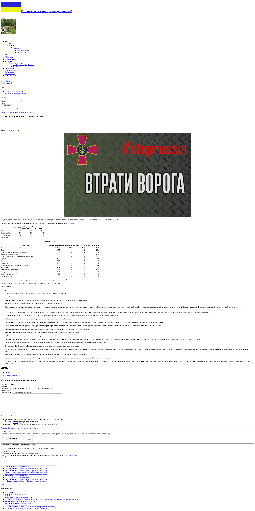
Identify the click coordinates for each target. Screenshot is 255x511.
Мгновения (13, 45)
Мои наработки (10, 61)
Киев (6, 54)
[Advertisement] (37, 124)
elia (18, 130)
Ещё (2, 484)
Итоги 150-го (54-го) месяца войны (17, 477)
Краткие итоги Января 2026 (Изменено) (18, 503)
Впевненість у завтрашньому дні (16, 475)
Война (7, 41)
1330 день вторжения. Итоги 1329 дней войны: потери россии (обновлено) (30, 507)
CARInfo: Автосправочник (14, 91)
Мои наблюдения (11, 59)
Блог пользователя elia (26, 112)
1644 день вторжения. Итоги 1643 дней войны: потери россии (26, 474)
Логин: (4, 101)
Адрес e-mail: (5, 386)
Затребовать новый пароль (14, 109)
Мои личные (9, 58)
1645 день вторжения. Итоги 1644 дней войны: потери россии (26, 470)
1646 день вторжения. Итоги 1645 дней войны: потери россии (26, 468)
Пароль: (4, 103)
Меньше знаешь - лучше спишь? (16, 494)
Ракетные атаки (22, 52)
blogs (16, 112)
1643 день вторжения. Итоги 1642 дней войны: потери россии (26, 479)
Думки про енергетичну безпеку (16, 505)
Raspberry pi (17, 66)
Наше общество (10, 68)
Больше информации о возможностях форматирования (19, 428)
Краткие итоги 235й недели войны (17, 467)
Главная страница (7, 112)
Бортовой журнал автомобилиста (16, 93)
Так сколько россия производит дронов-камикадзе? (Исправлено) (27, 508)
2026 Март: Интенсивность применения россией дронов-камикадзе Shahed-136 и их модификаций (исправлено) (43, 499)
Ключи (11, 43)
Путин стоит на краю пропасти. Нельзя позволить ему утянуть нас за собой (30, 465)
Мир (6, 56)
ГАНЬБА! (8, 496)
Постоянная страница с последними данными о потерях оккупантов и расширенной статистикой (34, 280)
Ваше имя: (4, 384)
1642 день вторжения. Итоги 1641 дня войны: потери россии (25, 481)
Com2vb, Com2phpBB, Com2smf (23, 65)
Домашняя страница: (8, 390)
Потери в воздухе (23, 50)
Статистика (17, 49)
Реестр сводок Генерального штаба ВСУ (18, 498)
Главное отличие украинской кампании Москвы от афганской (26, 472)
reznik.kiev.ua (72, 455)
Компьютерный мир (16, 63)
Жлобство (12, 70)
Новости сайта (10, 74)
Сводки (11, 47)
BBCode (15, 423)
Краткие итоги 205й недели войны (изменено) (20, 501)
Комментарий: (6, 416)
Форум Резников (10, 75)
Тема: (3, 392)
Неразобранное (10, 72)
